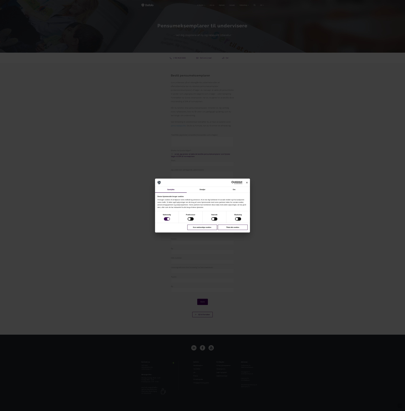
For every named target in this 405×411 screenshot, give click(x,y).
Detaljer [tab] (202, 189)
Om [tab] (234, 189)
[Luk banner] (247, 182)
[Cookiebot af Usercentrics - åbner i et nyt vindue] (233, 182)
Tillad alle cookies (232, 227)
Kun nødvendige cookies (202, 227)
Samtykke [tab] (171, 189)
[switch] (191, 219)
